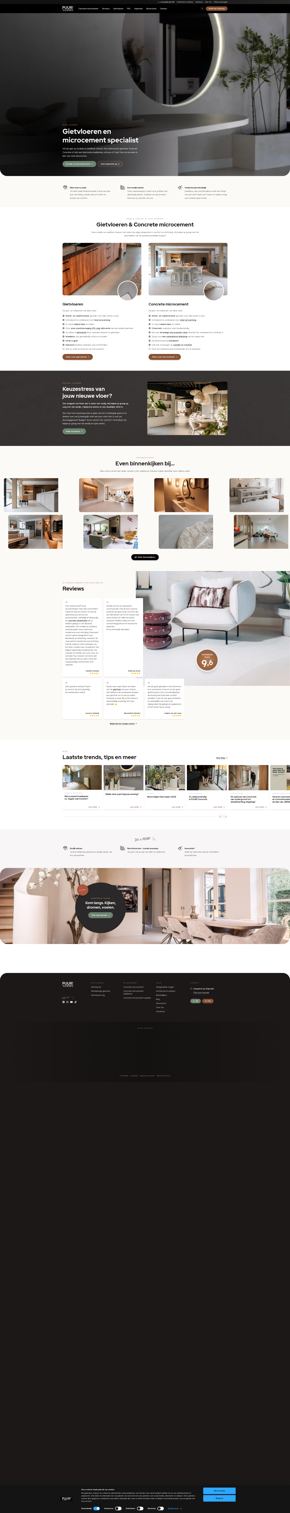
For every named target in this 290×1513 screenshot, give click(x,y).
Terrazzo (106, 8)
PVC (129, 8)
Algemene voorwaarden (147, 1076)
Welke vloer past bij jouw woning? (122, 794)
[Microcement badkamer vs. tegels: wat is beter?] (82, 777)
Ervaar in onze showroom (78, 164)
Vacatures (199, 2)
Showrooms (151, 8)
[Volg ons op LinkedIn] (64, 1002)
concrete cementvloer (77, 620)
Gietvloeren (118, 8)
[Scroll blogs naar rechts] (225, 816)
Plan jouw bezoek (201, 992)
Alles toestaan (219, 1491)
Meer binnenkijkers (146, 557)
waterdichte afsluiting (176, 336)
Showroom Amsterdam (160, 1054)
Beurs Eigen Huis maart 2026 (161, 796)
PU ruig (96, 328)
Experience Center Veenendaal (120, 1053)
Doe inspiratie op (109, 164)
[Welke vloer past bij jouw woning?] (123, 777)
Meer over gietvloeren (76, 357)
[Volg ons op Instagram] (67, 1002)
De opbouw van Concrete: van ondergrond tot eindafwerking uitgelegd (244, 799)
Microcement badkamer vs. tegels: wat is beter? (76, 797)
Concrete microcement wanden (137, 998)
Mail (209, 1001)
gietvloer (117, 689)
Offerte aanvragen (220, 2)
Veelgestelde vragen (165, 987)
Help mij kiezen (73, 431)
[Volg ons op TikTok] (76, 1002)
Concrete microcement (88, 8)
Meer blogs (220, 758)
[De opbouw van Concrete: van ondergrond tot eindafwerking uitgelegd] (248, 777)
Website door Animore (163, 1076)
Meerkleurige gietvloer (100, 991)
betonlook (81, 332)
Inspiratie (138, 8)
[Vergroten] (127, 291)
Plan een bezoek (99, 915)
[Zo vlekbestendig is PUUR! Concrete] (207, 777)
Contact (163, 8)
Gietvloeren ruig (98, 995)
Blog (158, 999)
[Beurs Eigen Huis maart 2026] (165, 777)
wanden (177, 345)
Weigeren (219, 1498)
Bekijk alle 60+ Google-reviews (122, 724)
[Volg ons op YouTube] (71, 1002)
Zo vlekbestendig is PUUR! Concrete (198, 798)
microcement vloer (179, 332)
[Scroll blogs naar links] (220, 816)
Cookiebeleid (134, 1076)
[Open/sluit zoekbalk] (202, 9)
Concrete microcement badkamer (133, 992)
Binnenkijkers (161, 995)
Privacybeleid (124, 1076)
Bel (197, 1001)
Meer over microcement (163, 357)
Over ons (208, 2)
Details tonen (173, 1508)
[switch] (118, 1508)
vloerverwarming (188, 320)
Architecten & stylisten (185, 2)
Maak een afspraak (217, 9)
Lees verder (92, 807)
